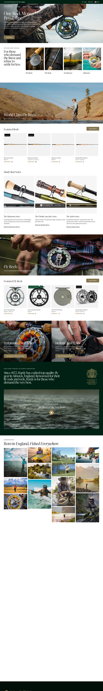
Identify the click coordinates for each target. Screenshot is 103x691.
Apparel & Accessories (41, 7)
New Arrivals (52, 7)
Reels (24, 7)
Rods (18, 7)
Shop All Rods (93, 129)
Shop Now (30, 2)
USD (98, 2)
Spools (30, 7)
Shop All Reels (93, 280)
